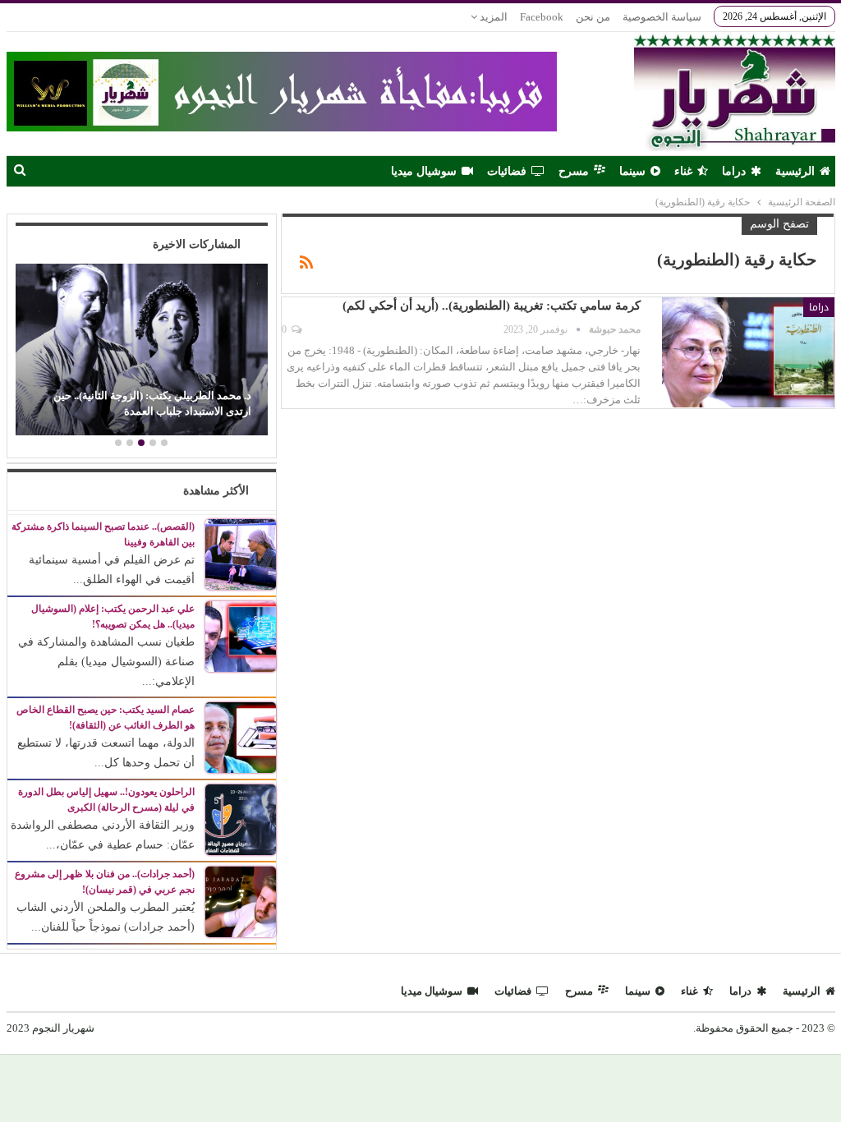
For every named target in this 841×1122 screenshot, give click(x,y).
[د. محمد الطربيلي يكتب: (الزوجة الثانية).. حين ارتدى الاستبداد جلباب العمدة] (141, 349)
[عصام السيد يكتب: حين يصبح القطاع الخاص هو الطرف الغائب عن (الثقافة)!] (240, 737)
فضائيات (506, 171)
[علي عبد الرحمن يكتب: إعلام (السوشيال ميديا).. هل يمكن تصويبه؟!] (240, 635)
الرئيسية (795, 171)
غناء (683, 171)
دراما (734, 171)
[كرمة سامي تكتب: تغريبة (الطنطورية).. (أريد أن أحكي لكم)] (748, 352)
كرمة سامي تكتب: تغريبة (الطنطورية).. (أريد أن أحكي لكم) (491, 305)
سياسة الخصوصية (662, 17)
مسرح (573, 171)
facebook (541, 17)
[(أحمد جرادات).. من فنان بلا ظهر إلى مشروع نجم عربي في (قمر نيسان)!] (240, 901)
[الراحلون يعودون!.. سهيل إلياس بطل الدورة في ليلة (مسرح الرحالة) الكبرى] (240, 819)
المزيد (492, 17)
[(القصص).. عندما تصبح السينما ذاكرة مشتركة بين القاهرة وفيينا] (240, 553)
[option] (141, 351)
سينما (632, 171)
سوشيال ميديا (424, 171)
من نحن (593, 17)
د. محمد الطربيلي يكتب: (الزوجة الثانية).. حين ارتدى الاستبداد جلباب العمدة (152, 402)
